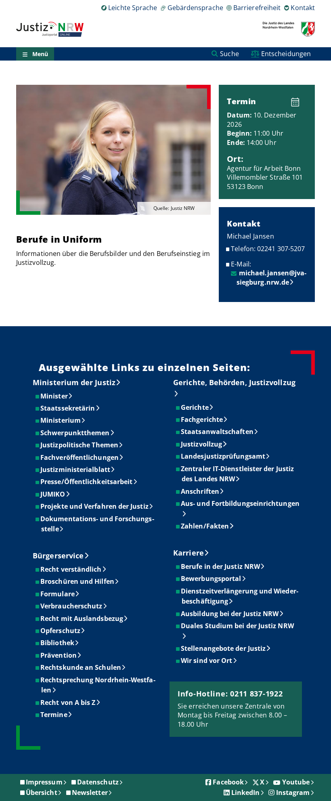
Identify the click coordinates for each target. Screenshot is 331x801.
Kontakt (303, 7)
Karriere (188, 553)
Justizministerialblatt (75, 469)
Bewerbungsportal (211, 578)
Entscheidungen (286, 53)
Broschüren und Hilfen (77, 581)
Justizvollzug (202, 444)
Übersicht (41, 792)
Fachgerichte (202, 419)
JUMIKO (53, 494)
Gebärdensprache (195, 7)
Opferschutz (60, 630)
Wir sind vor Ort (207, 660)
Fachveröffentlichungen (80, 457)
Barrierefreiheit (257, 7)
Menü (40, 54)
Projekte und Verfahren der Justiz (95, 506)
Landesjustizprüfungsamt (223, 456)
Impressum (44, 782)
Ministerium (61, 420)
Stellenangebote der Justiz (224, 648)
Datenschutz (98, 782)
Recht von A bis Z (68, 702)
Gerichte (195, 407)
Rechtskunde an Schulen (81, 667)
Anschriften (200, 491)
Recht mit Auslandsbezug (82, 618)
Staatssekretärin (68, 408)
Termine (54, 714)
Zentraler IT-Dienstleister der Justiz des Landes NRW (238, 474)
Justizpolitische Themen (79, 444)
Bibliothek (57, 642)
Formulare (58, 593)
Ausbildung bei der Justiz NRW (230, 613)
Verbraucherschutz (71, 606)
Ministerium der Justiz (74, 382)
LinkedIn (245, 792)
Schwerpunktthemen (75, 432)
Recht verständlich (71, 569)
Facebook (228, 782)
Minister (54, 396)
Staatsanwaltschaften (217, 431)
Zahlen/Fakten (205, 526)
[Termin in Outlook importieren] (297, 100)
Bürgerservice (58, 555)
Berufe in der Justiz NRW (221, 566)
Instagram (293, 792)
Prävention (59, 655)
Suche (229, 53)
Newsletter (90, 792)
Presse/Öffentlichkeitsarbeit (86, 481)
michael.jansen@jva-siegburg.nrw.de (272, 277)
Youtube (296, 782)
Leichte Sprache (132, 7)
